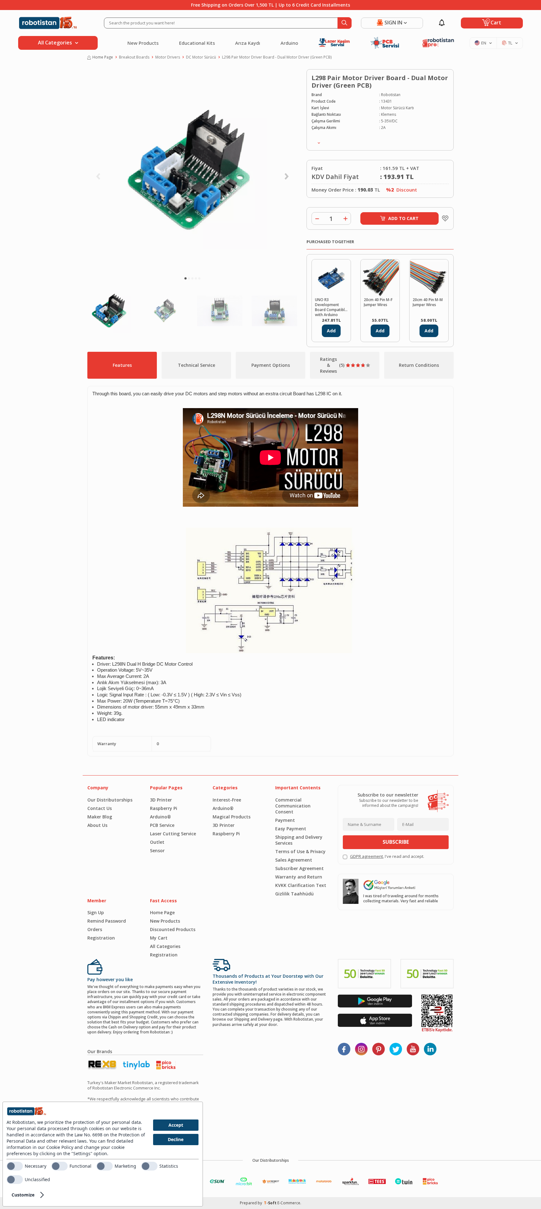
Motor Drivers (167, 57)
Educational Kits (197, 42)
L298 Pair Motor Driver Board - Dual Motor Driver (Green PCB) (277, 57)
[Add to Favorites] (444, 218)
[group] (192, 171)
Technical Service (196, 365)
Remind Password (106, 921)
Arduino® (160, 817)
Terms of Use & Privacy (300, 851)
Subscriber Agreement (299, 868)
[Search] (344, 23)
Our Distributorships (109, 800)
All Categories (165, 946)
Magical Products (231, 817)
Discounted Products (172, 929)
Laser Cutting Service (173, 834)
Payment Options (270, 365)
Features (122, 365)
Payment (285, 820)
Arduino (289, 42)
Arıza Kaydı (247, 42)
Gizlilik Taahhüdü (294, 894)
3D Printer (161, 800)
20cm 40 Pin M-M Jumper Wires (428, 302)
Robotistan (390, 94)
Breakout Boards (134, 57)
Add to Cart (403, 218)
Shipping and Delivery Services (298, 840)
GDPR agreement (366, 856)
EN (483, 43)
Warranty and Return (298, 877)
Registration (101, 938)
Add (331, 331)
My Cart (158, 938)
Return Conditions (419, 365)
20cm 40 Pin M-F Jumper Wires (378, 302)
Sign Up (95, 912)
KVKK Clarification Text (300, 885)
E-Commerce (288, 1203)
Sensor (157, 850)
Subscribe (396, 841)
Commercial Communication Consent (293, 806)
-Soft (270, 1203)
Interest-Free (227, 800)
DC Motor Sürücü (201, 57)
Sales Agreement (293, 860)
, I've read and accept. (387, 856)
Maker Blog (99, 817)
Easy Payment (290, 829)
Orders (94, 929)
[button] (185, 278)
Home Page (102, 57)
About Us (97, 825)
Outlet (157, 842)
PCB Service (162, 825)
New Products (143, 42)
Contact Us (99, 808)
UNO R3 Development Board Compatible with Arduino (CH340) (331, 306)
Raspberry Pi (163, 808)
